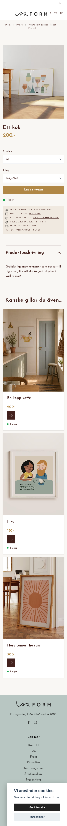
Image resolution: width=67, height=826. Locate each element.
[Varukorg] (61, 13)
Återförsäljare (33, 774)
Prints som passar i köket (42, 25)
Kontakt (33, 745)
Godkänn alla (37, 807)
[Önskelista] (55, 13)
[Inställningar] (59, 2)
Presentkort (33, 779)
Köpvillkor (33, 762)
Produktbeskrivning (25, 253)
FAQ (33, 751)
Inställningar (37, 816)
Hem (8, 25)
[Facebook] (28, 722)
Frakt (33, 756)
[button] (58, 83)
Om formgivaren (33, 768)
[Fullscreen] (33, 82)
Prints (19, 25)
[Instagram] (35, 722)
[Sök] (50, 13)
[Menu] (6, 13)
